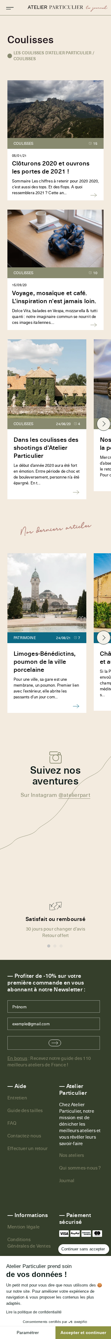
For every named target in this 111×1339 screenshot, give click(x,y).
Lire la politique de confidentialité (34, 1312)
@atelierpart (74, 794)
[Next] (104, 424)
